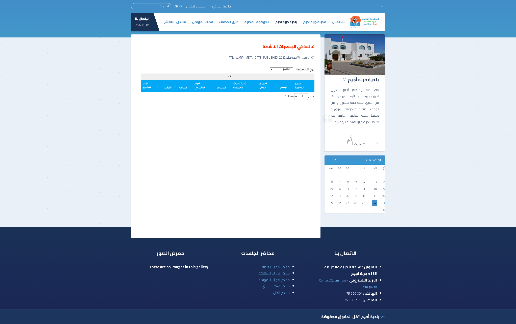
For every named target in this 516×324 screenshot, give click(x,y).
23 (383, 203)
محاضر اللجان (281, 293)
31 (375, 210)
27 (347, 203)
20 (347, 196)
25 (363, 203)
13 (347, 189)
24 (374, 203)
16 (383, 196)
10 (375, 189)
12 (355, 189)
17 (375, 196)
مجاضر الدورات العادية (276, 267)
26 (355, 203)
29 (331, 203)
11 (363, 189)
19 (355, 196)
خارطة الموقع (221, 6)
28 (339, 203)
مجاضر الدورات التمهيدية (274, 280)
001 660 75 (142, 25)
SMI (382, 317)
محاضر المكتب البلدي (276, 286)
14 (339, 189)
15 (331, 189)
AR (176, 6)
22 (331, 196)
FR (181, 6)
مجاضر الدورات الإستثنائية (274, 273)
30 (383, 210)
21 (339, 196)
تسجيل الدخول (195, 6)
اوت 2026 (373, 160)
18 (363, 196)
